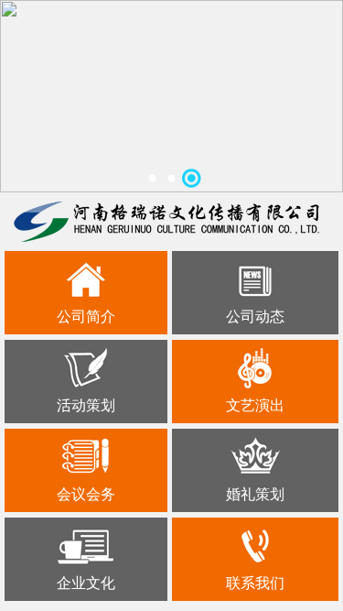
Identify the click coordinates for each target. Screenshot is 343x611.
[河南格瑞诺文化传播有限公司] (166, 222)
